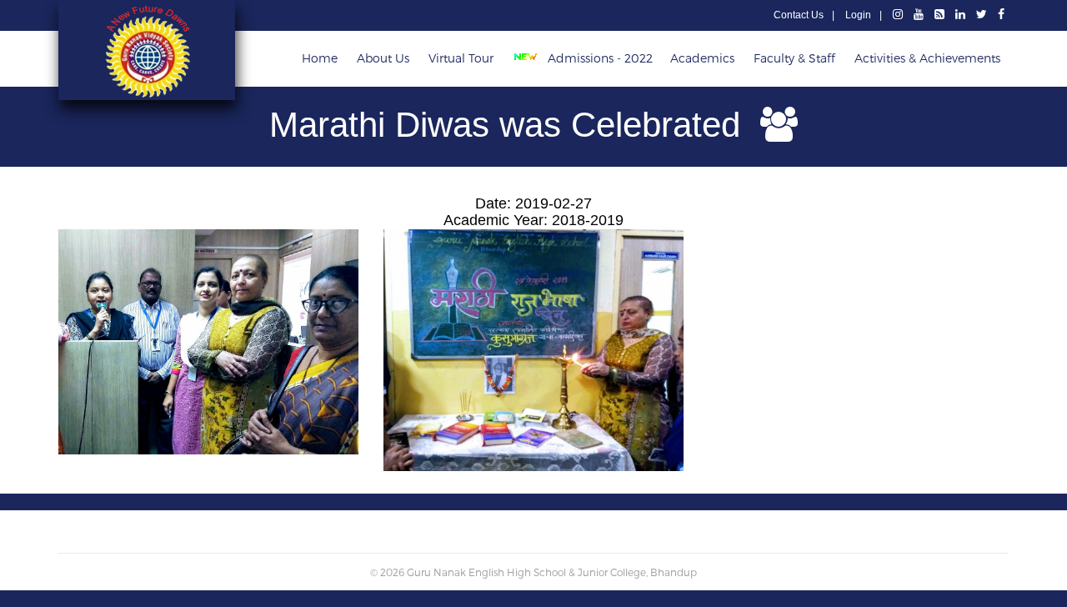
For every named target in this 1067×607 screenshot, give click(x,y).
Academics (702, 58)
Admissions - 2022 (598, 58)
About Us (383, 58)
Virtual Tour (460, 58)
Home (320, 58)
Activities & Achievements (927, 58)
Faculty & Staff (794, 58)
